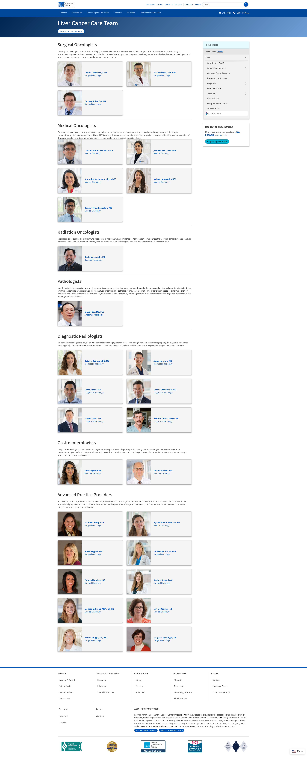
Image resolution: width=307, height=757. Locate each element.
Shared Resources (105, 692)
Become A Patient (67, 680)
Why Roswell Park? (215, 63)
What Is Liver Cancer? (216, 68)
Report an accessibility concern (172, 730)
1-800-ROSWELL (242, 13)
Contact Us (169, 4)
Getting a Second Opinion (218, 73)
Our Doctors (150, 4)
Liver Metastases (214, 88)
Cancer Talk (189, 4)
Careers (159, 4)
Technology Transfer (183, 692)
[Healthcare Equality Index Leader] (112, 751)
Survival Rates (213, 108)
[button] (246, 4)
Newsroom (179, 686)
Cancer (220, 52)
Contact (216, 680)
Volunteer (140, 692)
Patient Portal (65, 686)
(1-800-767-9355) (220, 135)
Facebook (63, 709)
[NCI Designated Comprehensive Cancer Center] (195, 751)
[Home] (67, 6)
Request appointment (217, 141)
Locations (178, 4)
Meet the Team (214, 113)
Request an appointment (71, 31)
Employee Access (220, 686)
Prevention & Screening (218, 78)
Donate (198, 4)
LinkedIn (63, 722)
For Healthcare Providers (150, 13)
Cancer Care (76, 13)
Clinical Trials (213, 98)
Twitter (99, 709)
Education (131, 13)
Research (118, 13)
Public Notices (180, 698)
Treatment (212, 93)
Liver (208, 57)
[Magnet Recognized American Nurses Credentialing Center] (71, 751)
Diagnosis (211, 83)
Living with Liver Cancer (217, 103)
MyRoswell (226, 13)
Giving (138, 680)
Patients (63, 13)
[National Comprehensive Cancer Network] (153, 751)
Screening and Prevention (98, 13)
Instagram (63, 716)
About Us (178, 680)
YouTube (100, 716)
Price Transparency (221, 692)
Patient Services (66, 692)
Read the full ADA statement (146, 730)
